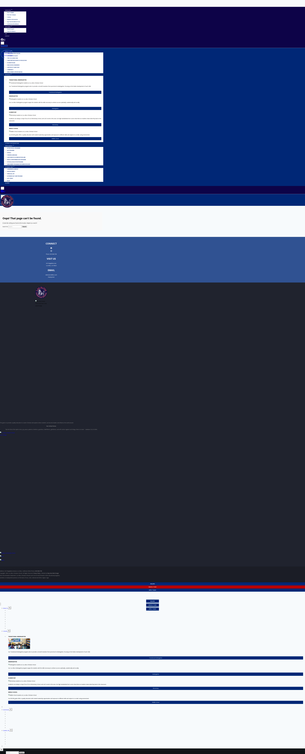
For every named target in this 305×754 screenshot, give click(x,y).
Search (24, 226)
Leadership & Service (12, 169)
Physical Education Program (15, 162)
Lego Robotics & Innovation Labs (16, 157)
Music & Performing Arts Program (16, 159)
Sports (9, 152)
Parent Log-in (10, 29)
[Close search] (1, 749)
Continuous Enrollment (13, 24)
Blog (8, 180)
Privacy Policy (36, 573)
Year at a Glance (11, 31)
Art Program (10, 150)
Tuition (9, 17)
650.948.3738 (53, 254)
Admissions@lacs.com (51, 275)
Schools (5, 631)
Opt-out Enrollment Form (13, 21)
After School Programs (13, 148)
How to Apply (10, 12)
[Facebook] (2, 40)
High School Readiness (13, 65)
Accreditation (11, 62)
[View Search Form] (2, 43)
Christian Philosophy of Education (17, 60)
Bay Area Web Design (53, 573)
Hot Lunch (10, 178)
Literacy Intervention (12, 143)
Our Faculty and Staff (13, 67)
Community (10, 69)
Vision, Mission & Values (13, 53)
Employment (51, 277)
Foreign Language (12, 155)
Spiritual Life (10, 173)
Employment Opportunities (14, 72)
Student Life (6, 730)
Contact (7, 36)
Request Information (12, 19)
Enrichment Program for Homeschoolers (18, 164)
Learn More (4, 46)
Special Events (11, 171)
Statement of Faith (11, 612)
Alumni (7, 183)
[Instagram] (4, 40)
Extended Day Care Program (14, 176)
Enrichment (6, 710)
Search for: (5, 226)
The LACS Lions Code (11, 615)
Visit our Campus (11, 15)
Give (6, 33)
